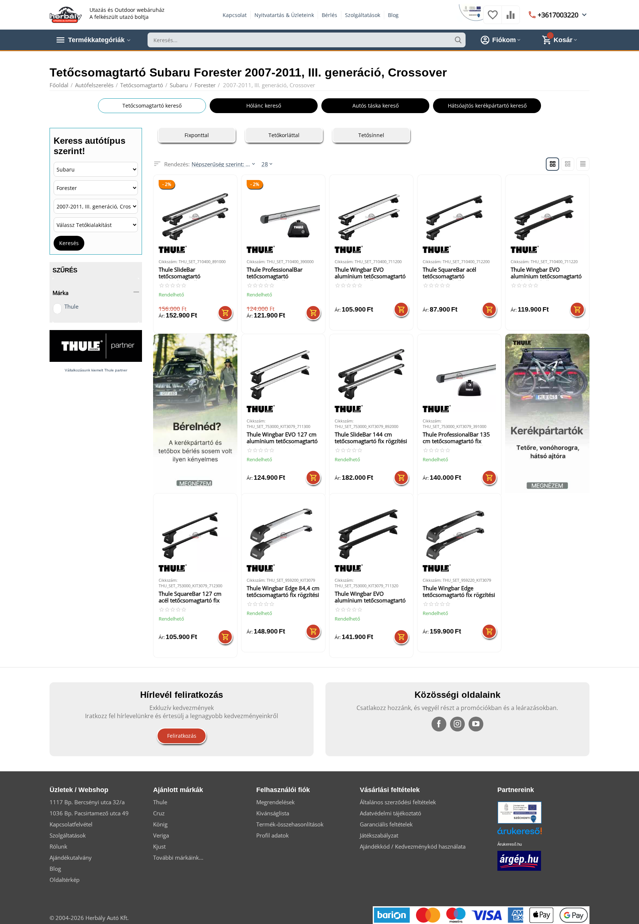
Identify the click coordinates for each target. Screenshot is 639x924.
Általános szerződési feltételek (398, 802)
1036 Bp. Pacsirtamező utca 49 (89, 813)
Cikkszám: (168, 261)
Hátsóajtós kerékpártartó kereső (487, 105)
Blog (393, 14)
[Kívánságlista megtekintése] (492, 18)
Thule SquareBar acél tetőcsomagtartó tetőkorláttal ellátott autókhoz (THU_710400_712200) (452, 273)
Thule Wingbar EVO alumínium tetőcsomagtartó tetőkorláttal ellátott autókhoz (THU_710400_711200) (370, 273)
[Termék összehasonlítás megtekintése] (511, 18)
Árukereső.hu (509, 844)
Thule (71, 306)
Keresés (69, 243)
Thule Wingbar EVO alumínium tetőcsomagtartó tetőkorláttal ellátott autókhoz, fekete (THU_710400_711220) (546, 273)
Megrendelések (275, 802)
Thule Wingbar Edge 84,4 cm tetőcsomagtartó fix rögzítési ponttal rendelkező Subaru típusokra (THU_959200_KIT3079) (283, 592)
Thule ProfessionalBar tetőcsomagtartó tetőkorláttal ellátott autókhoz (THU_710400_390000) (276, 273)
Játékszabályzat (379, 835)
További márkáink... (178, 857)
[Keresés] (458, 40)
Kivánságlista (272, 813)
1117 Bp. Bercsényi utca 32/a (87, 802)
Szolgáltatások (362, 14)
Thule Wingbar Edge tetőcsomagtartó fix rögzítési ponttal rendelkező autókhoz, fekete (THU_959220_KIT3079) (459, 592)
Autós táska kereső (375, 105)
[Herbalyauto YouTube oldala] (476, 724)
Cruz (159, 813)
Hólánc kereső (263, 105)
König (160, 824)
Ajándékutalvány (71, 857)
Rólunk (58, 846)
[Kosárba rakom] (225, 312)
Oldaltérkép (65, 879)
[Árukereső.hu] (530, 834)
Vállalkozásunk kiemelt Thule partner (96, 370)
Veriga (161, 835)
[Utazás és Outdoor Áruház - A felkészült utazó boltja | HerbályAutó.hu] (66, 14)
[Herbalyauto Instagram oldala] (457, 724)
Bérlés (329, 14)
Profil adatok (272, 835)
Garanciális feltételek (386, 824)
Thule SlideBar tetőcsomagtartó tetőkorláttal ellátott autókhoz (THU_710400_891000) (188, 273)
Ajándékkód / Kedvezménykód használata (413, 846)
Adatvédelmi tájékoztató (390, 813)
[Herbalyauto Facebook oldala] (439, 724)
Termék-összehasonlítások (290, 824)
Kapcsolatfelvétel (71, 824)
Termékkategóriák (96, 40)
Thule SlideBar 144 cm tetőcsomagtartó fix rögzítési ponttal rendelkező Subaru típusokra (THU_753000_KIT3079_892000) (371, 438)
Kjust (159, 846)
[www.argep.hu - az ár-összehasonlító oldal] (519, 860)
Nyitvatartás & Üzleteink (284, 14)
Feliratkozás (181, 735)
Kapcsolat (235, 14)
